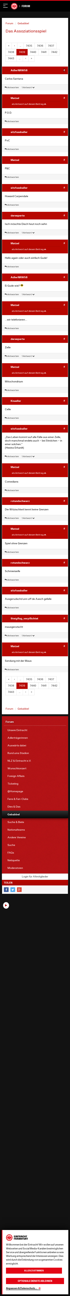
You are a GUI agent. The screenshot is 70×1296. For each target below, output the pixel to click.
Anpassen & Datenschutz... (21, 1288)
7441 (43, 52)
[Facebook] (6, 889)
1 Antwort (27, 87)
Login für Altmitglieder (35, 876)
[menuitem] (35, 730)
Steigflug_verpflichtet (24, 618)
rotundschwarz (20, 500)
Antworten (13, 87)
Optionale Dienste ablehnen (35, 1281)
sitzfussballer (19, 131)
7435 (29, 45)
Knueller (16, 400)
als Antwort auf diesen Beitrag (28, 104)
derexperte (18, 215)
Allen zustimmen (34, 1270)
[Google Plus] (19, 889)
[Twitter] (12, 889)
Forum (26, 6)
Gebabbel (23, 23)
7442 (54, 52)
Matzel (15, 98)
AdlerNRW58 (19, 70)
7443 (11, 58)
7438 (11, 52)
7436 (40, 45)
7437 (51, 45)
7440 (33, 52)
